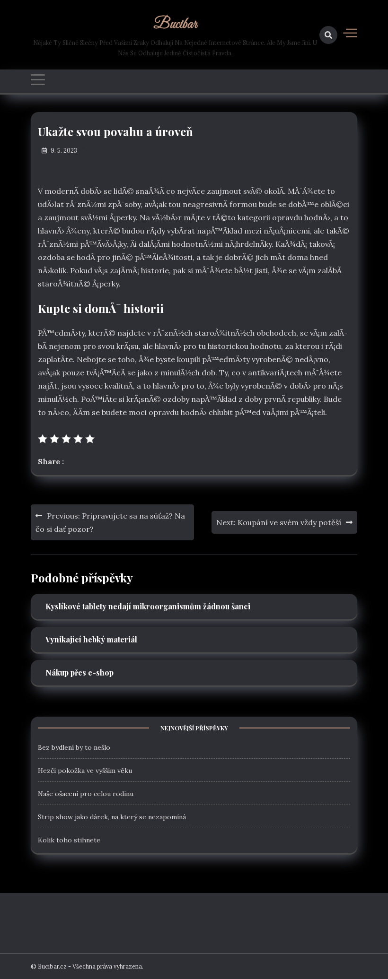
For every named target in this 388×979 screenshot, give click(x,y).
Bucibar (175, 24)
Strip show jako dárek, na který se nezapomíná (112, 817)
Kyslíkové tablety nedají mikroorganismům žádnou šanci (147, 606)
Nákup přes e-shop (79, 672)
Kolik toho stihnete (69, 840)
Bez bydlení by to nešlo (74, 747)
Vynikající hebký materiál (91, 639)
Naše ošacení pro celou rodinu (85, 793)
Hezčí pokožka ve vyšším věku (85, 770)
